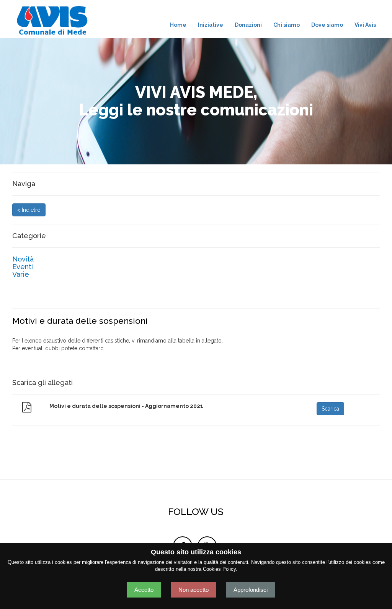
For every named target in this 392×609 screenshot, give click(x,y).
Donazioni (248, 25)
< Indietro (29, 210)
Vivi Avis (365, 25)
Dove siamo (327, 25)
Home (178, 25)
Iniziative (210, 25)
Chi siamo (286, 25)
